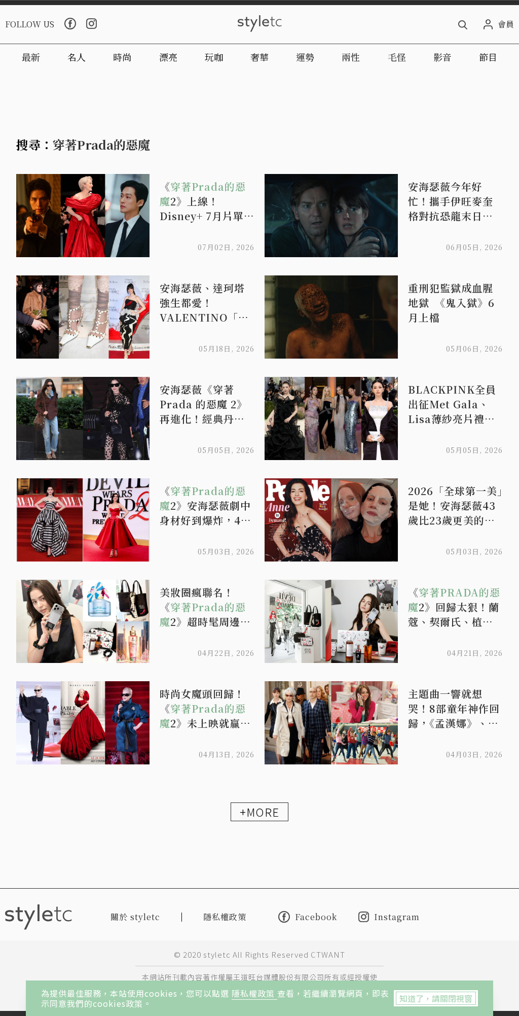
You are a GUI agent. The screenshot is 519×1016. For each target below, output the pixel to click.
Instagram (397, 917)
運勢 (305, 56)
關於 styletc (135, 917)
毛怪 (397, 56)
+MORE (259, 811)
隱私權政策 (254, 993)
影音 (442, 56)
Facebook (316, 916)
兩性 (351, 56)
